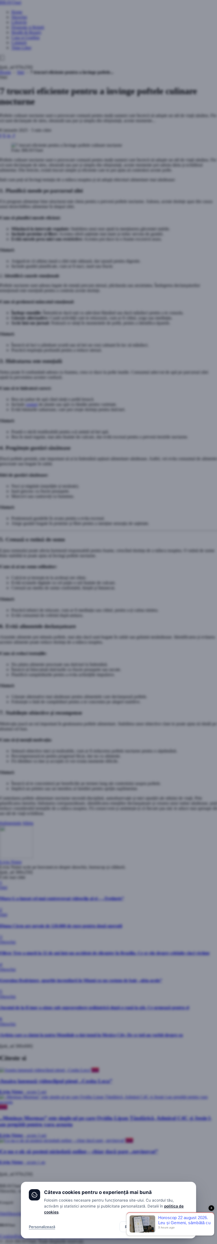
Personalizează (42, 1226)
